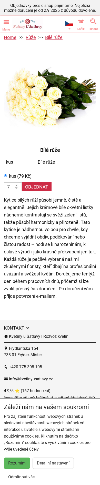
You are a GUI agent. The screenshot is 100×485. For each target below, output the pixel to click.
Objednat (36, 187)
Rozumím (17, 463)
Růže (31, 37)
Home (10, 37)
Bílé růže (54, 37)
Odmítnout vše (21, 476)
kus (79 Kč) (20, 176)
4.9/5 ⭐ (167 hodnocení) (27, 390)
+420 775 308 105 (25, 366)
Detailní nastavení (53, 463)
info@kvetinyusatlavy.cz (30, 379)
